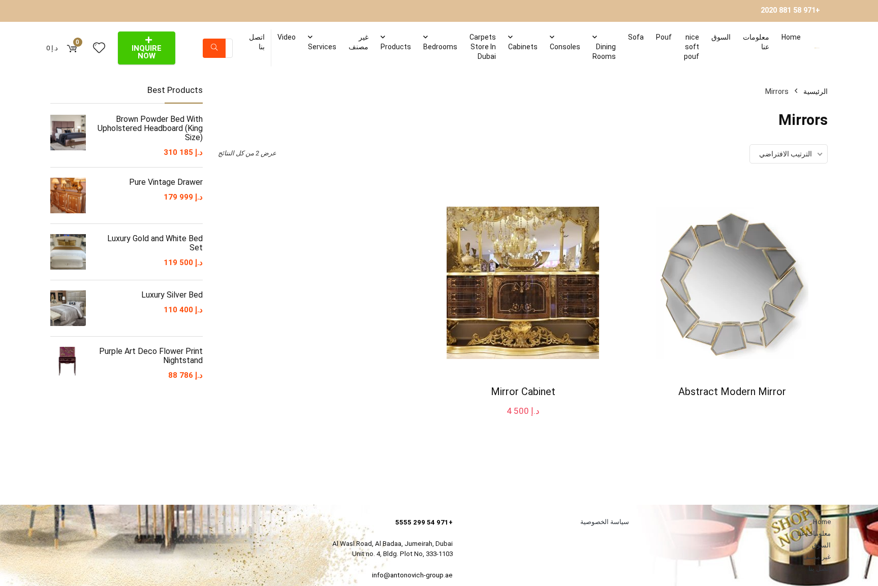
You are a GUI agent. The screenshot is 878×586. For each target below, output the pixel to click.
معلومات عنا (756, 42)
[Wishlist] (99, 48)
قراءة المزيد (734, 410)
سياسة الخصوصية (604, 522)
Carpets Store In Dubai (482, 46)
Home (791, 37)
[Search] (214, 48)
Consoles (565, 47)
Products (396, 47)
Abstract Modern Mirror (732, 391)
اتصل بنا (257, 42)
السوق (721, 37)
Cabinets (523, 47)
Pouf (664, 37)
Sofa (636, 37)
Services (322, 47)
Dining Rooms (604, 51)
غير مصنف (358, 42)
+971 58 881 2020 (790, 10)
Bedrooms (440, 47)
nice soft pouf (691, 46)
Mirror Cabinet (523, 391)
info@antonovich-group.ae (412, 575)
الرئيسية (815, 91)
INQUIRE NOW (147, 52)
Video (286, 37)
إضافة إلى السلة (524, 421)
